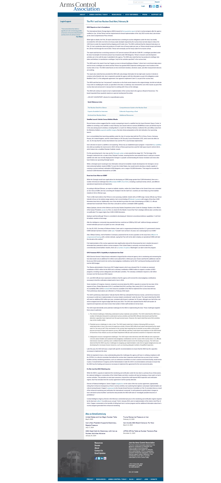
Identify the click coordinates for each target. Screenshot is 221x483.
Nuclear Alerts (101, 115)
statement (111, 388)
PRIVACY (90, 479)
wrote (103, 210)
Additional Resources (126, 115)
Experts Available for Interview (97, 111)
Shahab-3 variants (135, 199)
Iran (95, 115)
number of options (124, 247)
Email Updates (100, 453)
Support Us (156, 15)
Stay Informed (131, 15)
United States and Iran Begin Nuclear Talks (101, 417)
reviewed (107, 288)
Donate (97, 445)
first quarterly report (128, 31)
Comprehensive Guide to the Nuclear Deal (133, 107)
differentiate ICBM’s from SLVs (119, 182)
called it (99, 401)
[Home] (79, 6)
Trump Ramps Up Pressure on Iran (136, 417)
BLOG (131, 479)
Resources (116, 15)
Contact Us (99, 450)
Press (144, 15)
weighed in (119, 383)
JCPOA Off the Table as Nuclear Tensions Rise (140, 431)
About (82, 15)
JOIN (146, 479)
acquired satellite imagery (108, 130)
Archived (91, 115)
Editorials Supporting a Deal (129, 111)
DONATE (154, 479)
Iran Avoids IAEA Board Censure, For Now (138, 423)
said (113, 231)
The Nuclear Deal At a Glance (97, 107)
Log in (143, 6)
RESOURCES (101, 479)
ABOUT (139, 479)
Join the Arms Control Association (142, 442)
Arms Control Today (98, 15)
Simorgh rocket (118, 153)
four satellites (157, 145)
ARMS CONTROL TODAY (117, 479)
